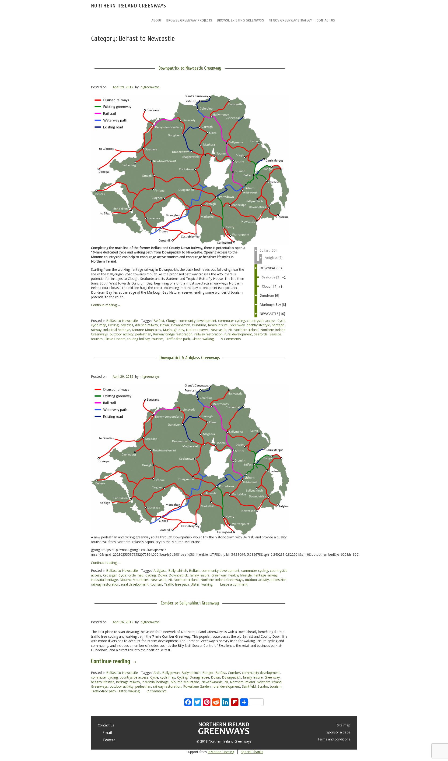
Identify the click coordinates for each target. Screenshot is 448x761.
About (156, 20)
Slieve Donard (115, 339)
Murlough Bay (173, 329)
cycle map (98, 325)
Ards (157, 672)
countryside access (261, 320)
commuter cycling (231, 320)
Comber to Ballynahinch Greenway (190, 603)
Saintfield (249, 686)
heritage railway (265, 575)
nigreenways (150, 87)
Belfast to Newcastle (122, 320)
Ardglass (160, 570)
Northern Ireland (246, 329)
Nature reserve (197, 329)
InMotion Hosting (221, 752)
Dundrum (199, 325)
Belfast (159, 320)
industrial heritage (116, 329)
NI (230, 329)
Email (106, 732)
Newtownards (212, 682)
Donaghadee (199, 677)
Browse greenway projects (189, 20)
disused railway (146, 325)
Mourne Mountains (146, 329)
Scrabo (263, 686)
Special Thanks (252, 752)
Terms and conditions (333, 739)
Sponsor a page (338, 732)
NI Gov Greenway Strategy (290, 20)
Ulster (196, 339)
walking (208, 339)
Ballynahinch (177, 570)
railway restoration (208, 334)
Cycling (113, 325)
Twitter (108, 740)
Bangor (208, 672)
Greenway (237, 325)
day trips (126, 325)
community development (197, 320)
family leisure (218, 325)
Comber (234, 672)
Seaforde (261, 334)
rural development (238, 334)
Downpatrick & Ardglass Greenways (190, 357)
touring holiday (138, 339)
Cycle (281, 320)
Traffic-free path (177, 339)
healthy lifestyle (258, 325)
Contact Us (326, 20)
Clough (171, 320)
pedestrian (143, 334)
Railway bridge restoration (172, 334)
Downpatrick (180, 325)
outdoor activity (121, 334)
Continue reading (106, 305)
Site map (343, 725)
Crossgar (110, 575)
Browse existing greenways (240, 20)
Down (164, 325)
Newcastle (218, 329)
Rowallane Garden (197, 686)
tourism (157, 339)
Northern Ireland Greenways (128, 6)
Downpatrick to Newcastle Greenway (189, 68)
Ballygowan (171, 672)
